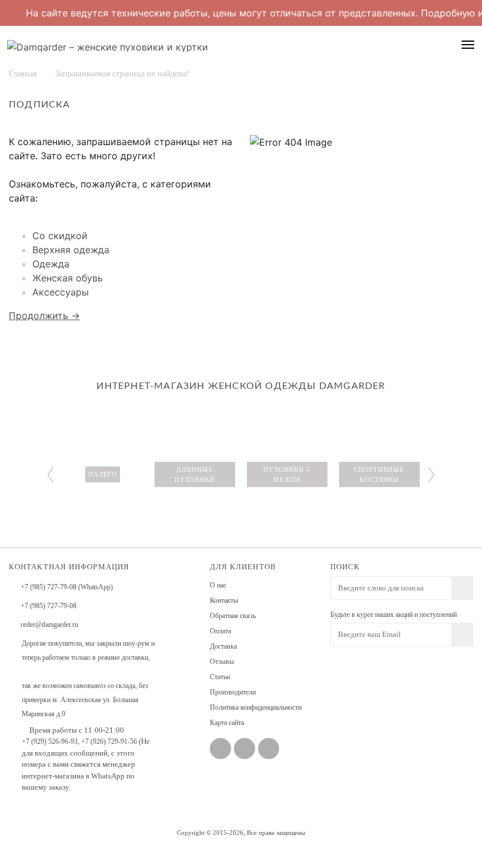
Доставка (223, 646)
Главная (22, 73)
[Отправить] (462, 634)
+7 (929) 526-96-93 (50, 741)
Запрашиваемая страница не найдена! (122, 73)
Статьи (220, 677)
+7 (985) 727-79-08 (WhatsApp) (67, 587)
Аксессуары (60, 292)
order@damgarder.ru (49, 624)
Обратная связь (233, 616)
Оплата (220, 631)
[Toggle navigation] (468, 45)
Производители (233, 692)
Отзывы (222, 661)
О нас (218, 585)
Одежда (50, 264)
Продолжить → (44, 315)
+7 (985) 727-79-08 (48, 606)
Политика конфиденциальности (256, 707)
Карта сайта (227, 723)
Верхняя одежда (70, 250)
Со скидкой (60, 235)
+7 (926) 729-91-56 (109, 741)
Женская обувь (67, 278)
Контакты (224, 600)
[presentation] (51, 472)
